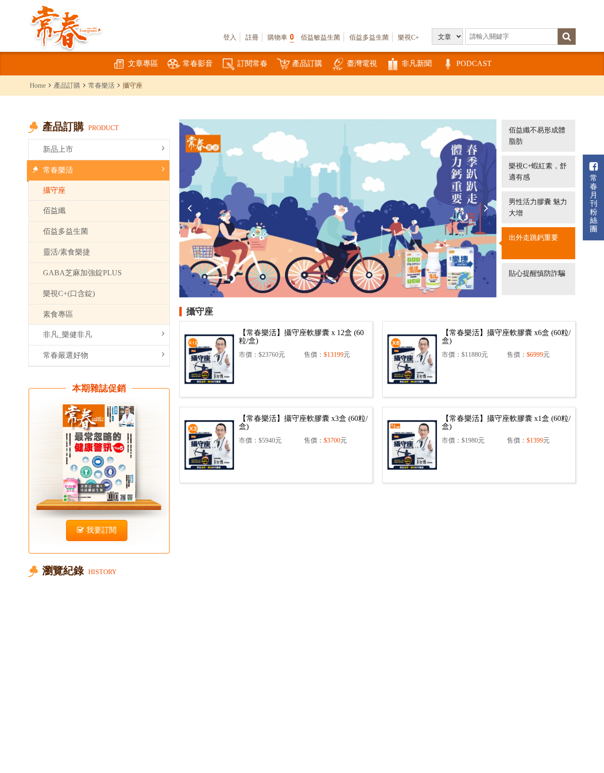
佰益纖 (54, 210)
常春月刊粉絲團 (593, 203)
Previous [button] (191, 208)
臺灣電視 (362, 63)
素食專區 (58, 314)
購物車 (281, 37)
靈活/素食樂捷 (66, 252)
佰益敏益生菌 (320, 37)
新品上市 (58, 149)
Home (38, 85)
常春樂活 (101, 85)
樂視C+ (408, 37)
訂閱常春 (252, 63)
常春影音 (198, 63)
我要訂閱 (101, 530)
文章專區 (143, 63)
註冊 (252, 37)
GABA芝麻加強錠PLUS (82, 273)
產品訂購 (307, 63)
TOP (585, 714)
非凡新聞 (417, 63)
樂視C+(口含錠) (69, 293)
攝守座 (54, 190)
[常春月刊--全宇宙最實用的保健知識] (66, 26)
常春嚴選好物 (65, 355)
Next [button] (484, 208)
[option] (337, 208)
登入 (229, 37)
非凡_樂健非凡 (67, 334)
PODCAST (474, 63)
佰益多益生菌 (369, 37)
